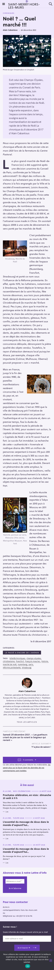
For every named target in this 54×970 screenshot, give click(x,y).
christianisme (9, 661)
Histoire (44, 661)
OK (27, 966)
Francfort (20, 661)
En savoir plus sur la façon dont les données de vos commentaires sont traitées (26, 767)
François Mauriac (32, 661)
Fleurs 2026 (18, 818)
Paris (31, 664)
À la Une (7, 791)
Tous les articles (27, 722)
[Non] (50, 960)
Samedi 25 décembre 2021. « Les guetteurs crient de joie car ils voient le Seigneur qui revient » (25, 737)
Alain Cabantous (10, 30)
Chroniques (8, 13)
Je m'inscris (22, 948)
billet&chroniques (17, 658)
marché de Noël (10, 664)
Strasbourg (26, 667)
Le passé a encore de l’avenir (22, 652)
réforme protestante (12, 667)
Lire (7, 812)
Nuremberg (22, 664)
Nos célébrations (22, 791)
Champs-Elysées (33, 658)
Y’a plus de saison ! (41, 746)
